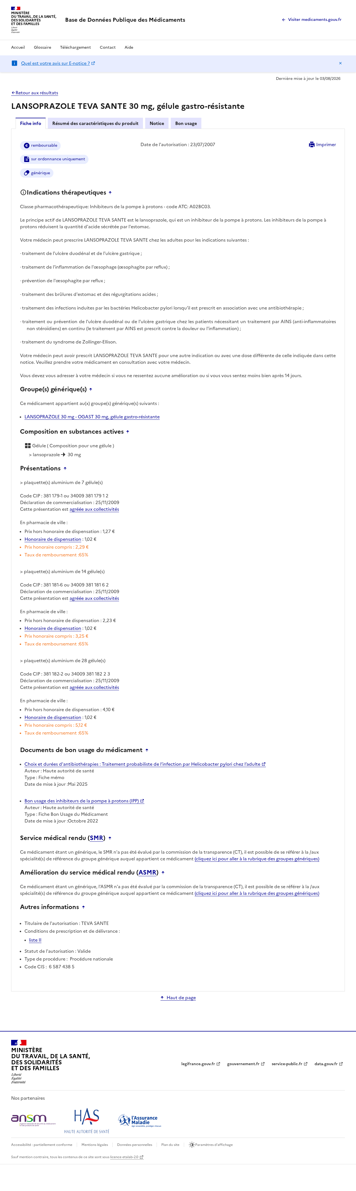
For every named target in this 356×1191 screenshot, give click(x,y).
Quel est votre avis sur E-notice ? (55, 63)
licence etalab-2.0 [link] (124, 1157)
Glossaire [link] (42, 47)
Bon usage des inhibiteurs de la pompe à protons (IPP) (81, 800)
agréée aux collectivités (94, 509)
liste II (35, 940)
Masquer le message (340, 63)
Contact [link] (108, 47)
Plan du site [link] (170, 1144)
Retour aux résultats (37, 92)
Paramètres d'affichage (214, 1144)
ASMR (147, 872)
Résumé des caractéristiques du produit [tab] (95, 123)
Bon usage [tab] (186, 123)
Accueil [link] (18, 47)
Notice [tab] (157, 123)
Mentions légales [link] (94, 1144)
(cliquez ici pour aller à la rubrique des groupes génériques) (257, 858)
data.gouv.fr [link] (326, 1064)
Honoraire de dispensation (52, 539)
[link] (125, 20)
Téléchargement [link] (75, 47)
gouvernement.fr (243, 1064)
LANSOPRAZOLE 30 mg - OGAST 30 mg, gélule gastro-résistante (92, 416)
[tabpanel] (178, 559)
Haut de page (181, 997)
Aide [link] (129, 47)
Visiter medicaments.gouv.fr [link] (315, 20)
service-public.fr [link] (287, 1064)
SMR (96, 838)
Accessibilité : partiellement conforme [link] (41, 1144)
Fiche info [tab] (30, 123)
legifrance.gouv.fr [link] (198, 1064)
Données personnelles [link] (134, 1144)
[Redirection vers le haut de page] (111, 192)
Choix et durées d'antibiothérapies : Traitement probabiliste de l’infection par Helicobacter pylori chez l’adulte (142, 764)
